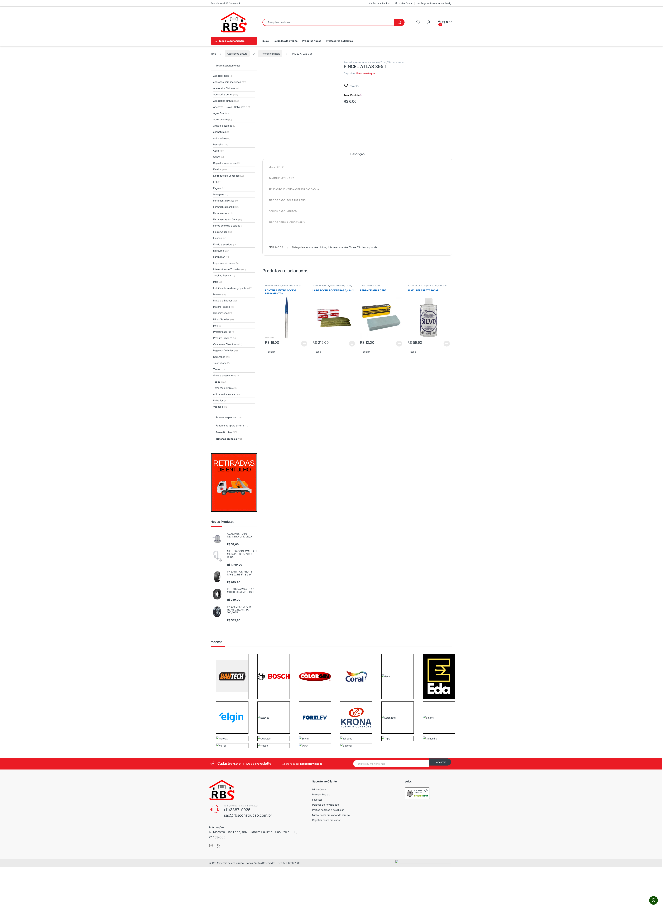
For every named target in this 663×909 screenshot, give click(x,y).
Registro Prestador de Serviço (436, 3)
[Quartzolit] (264, 738)
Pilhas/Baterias (223, 319)
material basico (337, 285)
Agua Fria (221, 113)
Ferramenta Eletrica (226, 200)
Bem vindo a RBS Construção (226, 3)
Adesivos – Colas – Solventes (232, 106)
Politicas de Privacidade (325, 804)
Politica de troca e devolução (328, 809)
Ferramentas (223, 213)
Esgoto (219, 188)
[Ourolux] (222, 738)
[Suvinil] (304, 738)
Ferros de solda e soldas (228, 225)
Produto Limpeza (423, 285)
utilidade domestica (226, 394)
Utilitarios (220, 400)
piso (217, 325)
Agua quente (222, 119)
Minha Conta (405, 3)
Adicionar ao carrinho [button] (349, 344)
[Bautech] (232, 676)
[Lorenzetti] (389, 717)
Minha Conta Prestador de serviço (331, 815)
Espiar (271, 351)
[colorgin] (315, 676)
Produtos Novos (311, 40)
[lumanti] (428, 717)
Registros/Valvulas (225, 350)
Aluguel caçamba (224, 125)
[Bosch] (274, 676)
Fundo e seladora (225, 244)
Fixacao (219, 238)
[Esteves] (263, 717)
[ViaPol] (221, 745)
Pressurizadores (223, 331)
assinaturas (221, 131)
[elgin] (232, 717)
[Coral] (356, 676)
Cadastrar (440, 762)
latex (217, 281)
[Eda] (439, 676)
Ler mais (304, 344)
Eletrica (220, 169)
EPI (217, 181)
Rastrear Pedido (381, 3)
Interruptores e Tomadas (229, 269)
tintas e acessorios (370, 62)
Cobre (218, 156)
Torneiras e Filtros (225, 387)
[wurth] (303, 745)
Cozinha (370, 285)
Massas (219, 294)
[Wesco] (263, 745)
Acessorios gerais (225, 94)
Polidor (410, 285)
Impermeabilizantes (226, 263)
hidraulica (221, 250)
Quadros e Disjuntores (227, 344)
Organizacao (222, 312)
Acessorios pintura (237, 53)
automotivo (221, 138)
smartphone (221, 363)
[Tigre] (386, 738)
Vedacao (220, 406)
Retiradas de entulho (285, 40)
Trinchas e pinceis (270, 53)
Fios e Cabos (222, 231)
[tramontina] (430, 738)
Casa (362, 285)
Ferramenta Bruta (273, 285)
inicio (265, 40)
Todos (383, 62)
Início (213, 53)
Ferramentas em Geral (227, 219)
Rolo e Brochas (226, 432)
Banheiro (220, 144)
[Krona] (356, 717)
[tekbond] (346, 738)
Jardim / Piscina (224, 275)
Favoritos (317, 799)
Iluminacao (221, 256)
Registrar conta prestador (326, 820)
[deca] (386, 676)
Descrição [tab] (357, 154)
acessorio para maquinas (229, 81)
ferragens (220, 194)
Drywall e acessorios (226, 163)
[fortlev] (315, 717)
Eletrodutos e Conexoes (228, 175)
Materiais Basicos (321, 285)
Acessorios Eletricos (226, 88)
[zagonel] (346, 745)
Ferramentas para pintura (232, 425)
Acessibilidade (223, 75)
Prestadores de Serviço (339, 40)
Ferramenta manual (291, 285)
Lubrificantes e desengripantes (232, 288)
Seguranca (221, 356)
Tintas (219, 369)
